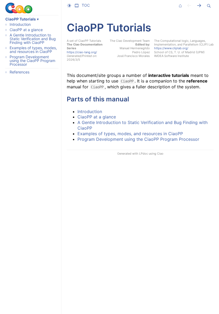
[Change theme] (70, 5)
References (19, 72)
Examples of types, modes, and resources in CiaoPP (33, 50)
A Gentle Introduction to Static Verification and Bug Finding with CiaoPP (33, 39)
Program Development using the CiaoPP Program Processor (32, 61)
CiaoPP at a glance (26, 29)
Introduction (20, 24)
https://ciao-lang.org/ (82, 52)
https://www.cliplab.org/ (171, 48)
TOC (86, 5)
